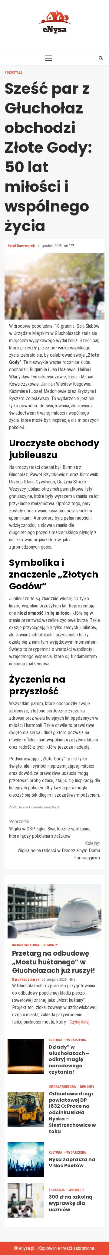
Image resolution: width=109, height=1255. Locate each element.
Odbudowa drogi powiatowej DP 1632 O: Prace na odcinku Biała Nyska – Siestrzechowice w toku (26, 1109)
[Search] (100, 58)
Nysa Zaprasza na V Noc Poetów (26, 1159)
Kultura (56, 1040)
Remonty (50, 945)
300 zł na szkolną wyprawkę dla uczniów (26, 1200)
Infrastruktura (26, 945)
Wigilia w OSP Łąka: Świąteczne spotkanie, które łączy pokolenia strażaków (49, 829)
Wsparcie (76, 1190)
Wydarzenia (76, 1040)
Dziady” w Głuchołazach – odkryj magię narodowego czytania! (26, 1056)
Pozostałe (13, 72)
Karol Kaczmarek (22, 246)
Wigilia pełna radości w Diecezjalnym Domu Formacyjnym (59, 850)
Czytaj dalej (79, 1022)
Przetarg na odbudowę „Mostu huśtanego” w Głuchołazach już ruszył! (54, 911)
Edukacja (57, 1190)
